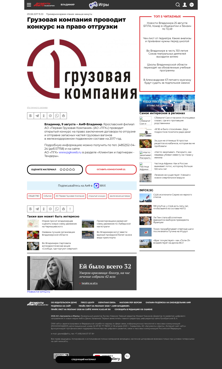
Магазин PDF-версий (130, 302)
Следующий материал (83, 359)
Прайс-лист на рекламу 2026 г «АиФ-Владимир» (104, 306)
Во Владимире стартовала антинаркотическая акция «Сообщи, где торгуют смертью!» (60, 246)
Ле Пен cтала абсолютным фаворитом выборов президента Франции (171, 220)
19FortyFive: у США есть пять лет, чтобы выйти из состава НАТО (171, 207)
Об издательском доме (64, 302)
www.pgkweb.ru (70, 152)
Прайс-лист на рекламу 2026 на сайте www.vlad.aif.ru (81, 309)
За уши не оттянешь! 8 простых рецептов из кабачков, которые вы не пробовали (174, 143)
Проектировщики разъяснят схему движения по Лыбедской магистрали (114, 224)
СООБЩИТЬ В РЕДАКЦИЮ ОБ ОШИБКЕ (133, 309)
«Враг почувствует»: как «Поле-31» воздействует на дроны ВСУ (171, 241)
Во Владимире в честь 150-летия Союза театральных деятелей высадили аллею (167, 53)
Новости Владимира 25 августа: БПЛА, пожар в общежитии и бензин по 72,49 (167, 26)
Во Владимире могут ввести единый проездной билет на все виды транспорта (114, 235)
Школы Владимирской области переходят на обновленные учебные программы (167, 67)
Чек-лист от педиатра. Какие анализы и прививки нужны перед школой (167, 40)
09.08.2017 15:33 (35, 14)
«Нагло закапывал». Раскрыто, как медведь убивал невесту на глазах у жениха (173, 155)
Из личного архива (37, 107)
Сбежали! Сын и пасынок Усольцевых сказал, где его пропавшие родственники (174, 120)
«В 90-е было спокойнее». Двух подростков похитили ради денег (172, 130)
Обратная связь (107, 302)
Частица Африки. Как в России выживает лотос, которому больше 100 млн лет (173, 166)
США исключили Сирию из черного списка (172, 196)
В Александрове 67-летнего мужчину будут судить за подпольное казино (167, 81)
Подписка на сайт (61, 306)
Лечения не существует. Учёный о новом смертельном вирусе (172, 176)
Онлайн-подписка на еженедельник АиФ (168, 302)
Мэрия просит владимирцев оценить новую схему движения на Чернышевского (59, 224)
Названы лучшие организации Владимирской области (58, 233)
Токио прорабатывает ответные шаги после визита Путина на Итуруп (173, 230)
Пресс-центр (87, 302)
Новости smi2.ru (38, 291)
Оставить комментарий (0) (111, 169)
